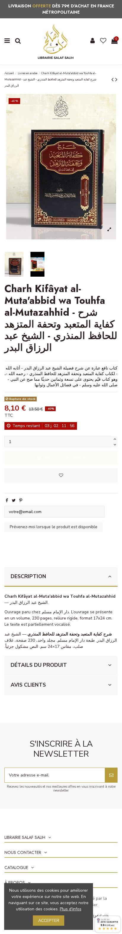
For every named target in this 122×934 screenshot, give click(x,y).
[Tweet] (14, 500)
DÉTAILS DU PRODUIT (39, 665)
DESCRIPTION (28, 576)
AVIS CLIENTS (28, 684)
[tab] (61, 577)
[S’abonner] (111, 775)
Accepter (48, 920)
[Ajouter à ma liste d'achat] (61, 475)
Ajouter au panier (65, 457)
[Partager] (7, 500)
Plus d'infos (70, 909)
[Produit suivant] (116, 79)
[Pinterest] (20, 500)
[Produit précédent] (113, 79)
